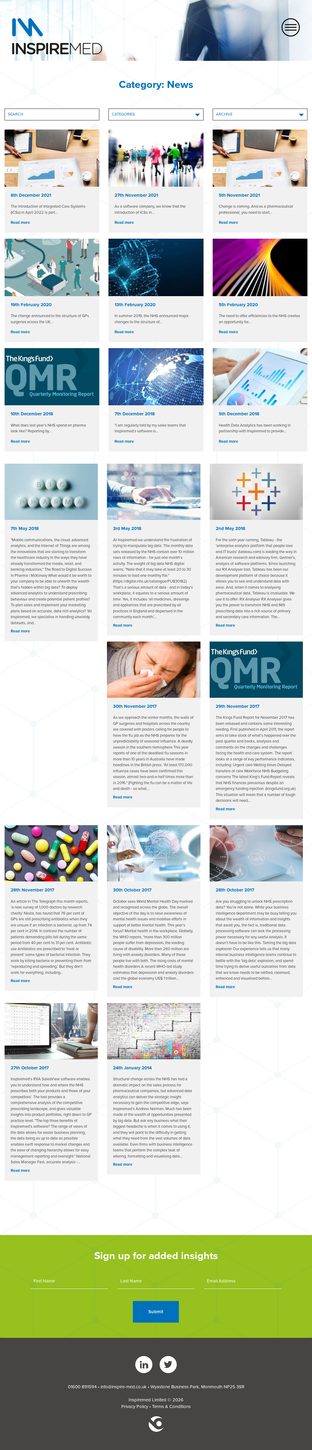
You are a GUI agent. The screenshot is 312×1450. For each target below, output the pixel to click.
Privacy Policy (134, 1406)
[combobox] (155, 114)
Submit (155, 1311)
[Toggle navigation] (291, 27)
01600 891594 (82, 1386)
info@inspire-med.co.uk (124, 1386)
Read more (20, 222)
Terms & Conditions (171, 1406)
